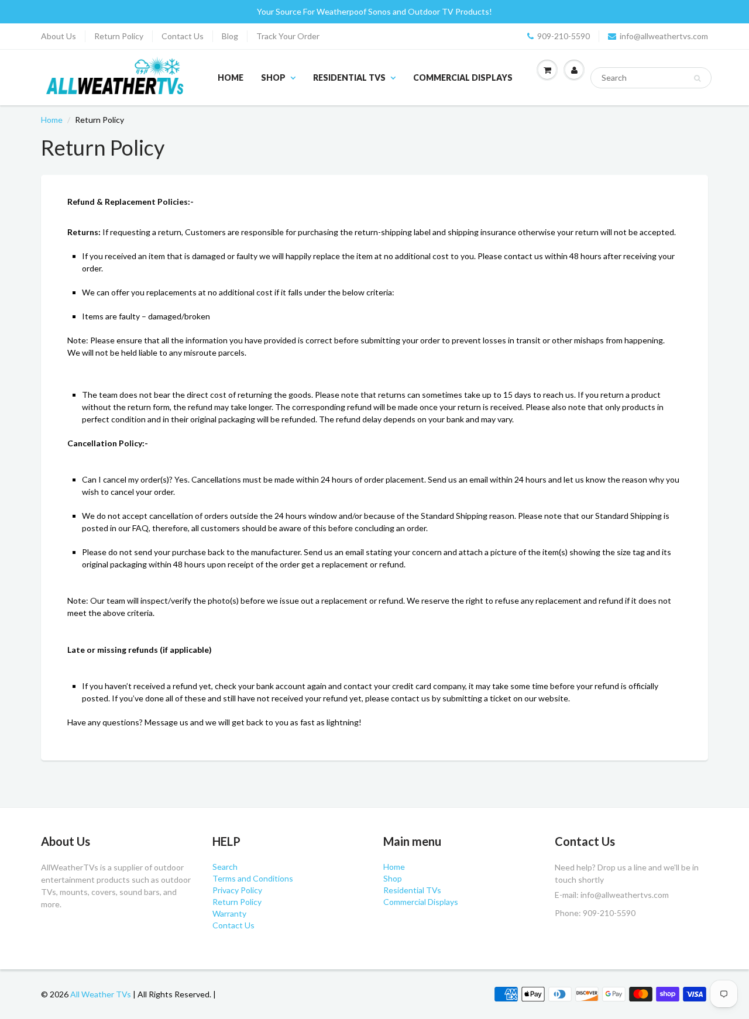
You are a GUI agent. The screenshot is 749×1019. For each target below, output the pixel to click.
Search (225, 867)
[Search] (697, 78)
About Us (58, 36)
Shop (273, 77)
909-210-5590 (563, 36)
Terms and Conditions (252, 878)
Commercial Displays (463, 77)
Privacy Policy (237, 890)
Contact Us (183, 36)
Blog (230, 36)
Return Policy (118, 36)
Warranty (229, 913)
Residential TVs (349, 77)
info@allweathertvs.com (664, 36)
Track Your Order (287, 36)
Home (230, 77)
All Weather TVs (100, 994)
